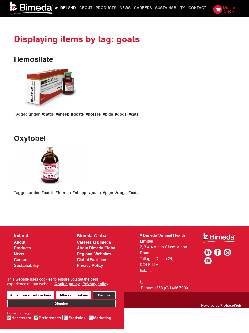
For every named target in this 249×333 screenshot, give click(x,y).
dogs (122, 114)
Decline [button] (104, 295)
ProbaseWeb (230, 305)
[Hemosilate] (50, 87)
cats (135, 114)
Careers (21, 260)
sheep (63, 114)
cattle (49, 114)
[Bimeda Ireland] (31, 8)
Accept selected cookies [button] (30, 295)
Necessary (21, 318)
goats (78, 114)
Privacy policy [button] (95, 284)
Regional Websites (94, 254)
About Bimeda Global (96, 248)
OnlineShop (229, 9)
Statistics (77, 318)
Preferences (50, 318)
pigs (109, 114)
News (19, 254)
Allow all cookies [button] (74, 295)
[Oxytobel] (50, 165)
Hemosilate (33, 59)
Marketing (102, 318)
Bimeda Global (92, 235)
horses (94, 114)
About (19, 242)
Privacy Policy (90, 266)
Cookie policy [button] (67, 284)
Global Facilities (91, 260)
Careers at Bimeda (94, 242)
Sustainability (26, 266)
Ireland (21, 235)
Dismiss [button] (61, 303)
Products (22, 248)
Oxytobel (30, 138)
